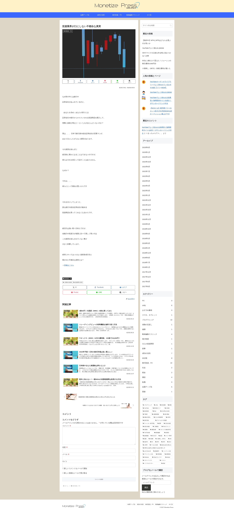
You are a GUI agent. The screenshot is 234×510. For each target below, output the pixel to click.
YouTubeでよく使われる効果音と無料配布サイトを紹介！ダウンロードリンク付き (160, 100)
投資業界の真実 (79, 282)
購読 (146, 487)
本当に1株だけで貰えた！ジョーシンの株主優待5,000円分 (156, 62)
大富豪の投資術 (68, 282)
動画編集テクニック (161, 504)
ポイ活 (171, 504)
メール (65, 454)
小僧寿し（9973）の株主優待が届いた (156, 68)
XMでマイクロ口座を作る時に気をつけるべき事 (156, 54)
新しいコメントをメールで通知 (75, 468)
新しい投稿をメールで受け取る (75, 473)
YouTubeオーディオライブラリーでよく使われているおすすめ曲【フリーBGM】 (160, 85)
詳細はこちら (69, 265)
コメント (66, 426)
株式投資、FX (67, 278)
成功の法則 (140, 504)
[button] (129, 81)
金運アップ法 (131, 504)
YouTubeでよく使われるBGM (153, 48)
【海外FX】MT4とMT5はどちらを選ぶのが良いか (156, 41)
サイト (64, 461)
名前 (65, 447)
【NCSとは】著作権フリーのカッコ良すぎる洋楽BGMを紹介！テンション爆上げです (161, 111)
